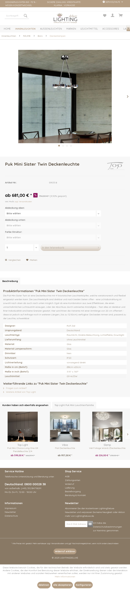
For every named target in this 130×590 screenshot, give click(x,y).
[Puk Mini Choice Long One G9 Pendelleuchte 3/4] (22, 427)
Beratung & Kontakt (75, 495)
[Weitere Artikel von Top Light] (116, 167)
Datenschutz (11, 515)
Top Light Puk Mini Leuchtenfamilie (74, 405)
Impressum (10, 508)
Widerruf (69, 484)
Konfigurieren (83, 585)
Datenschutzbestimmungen (107, 526)
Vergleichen (14, 260)
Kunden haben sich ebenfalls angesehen (25, 405)
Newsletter (10, 512)
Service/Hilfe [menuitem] (113, 2)
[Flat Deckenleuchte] (65, 427)
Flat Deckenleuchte (65, 448)
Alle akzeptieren (62, 585)
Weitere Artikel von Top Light (20, 391)
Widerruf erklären (65, 551)
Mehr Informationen (65, 576)
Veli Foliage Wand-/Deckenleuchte (107, 448)
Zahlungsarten (72, 480)
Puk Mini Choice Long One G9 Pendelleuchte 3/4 (22, 450)
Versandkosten (57, 543)
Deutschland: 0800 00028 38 (25, 484)
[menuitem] (17, 15)
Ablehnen (44, 585)
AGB (67, 476)
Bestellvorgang (73, 491)
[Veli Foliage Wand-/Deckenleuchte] (107, 427)
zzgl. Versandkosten (23, 201)
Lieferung (70, 487)
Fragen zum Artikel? (16, 388)
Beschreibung (10, 281)
